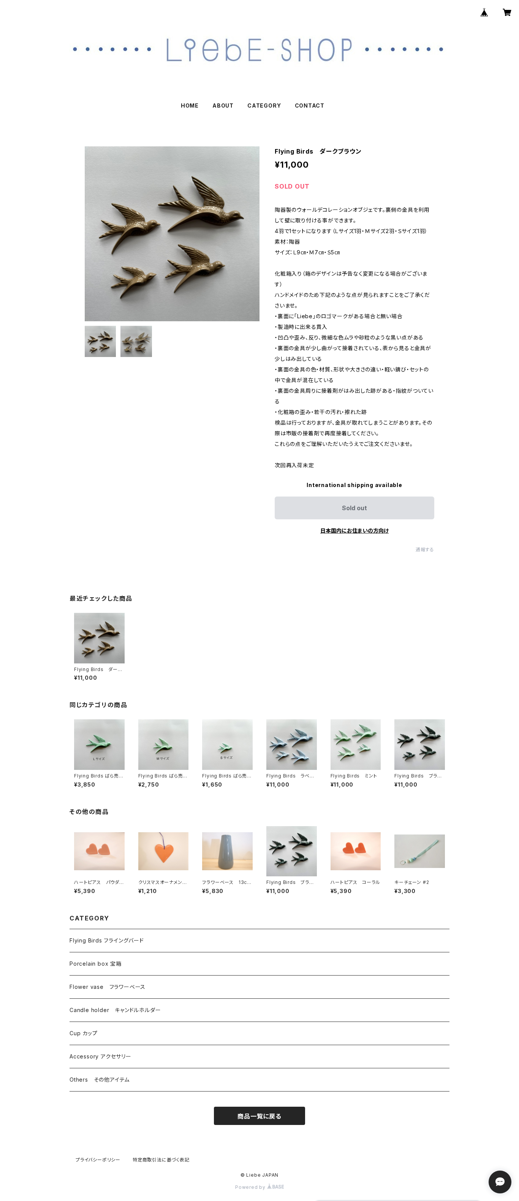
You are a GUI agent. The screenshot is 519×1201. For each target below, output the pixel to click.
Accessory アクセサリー (100, 1056)
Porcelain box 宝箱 (96, 963)
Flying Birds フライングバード (107, 940)
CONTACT (310, 105)
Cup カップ (84, 1033)
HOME (190, 105)
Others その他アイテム (100, 1079)
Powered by (251, 1187)
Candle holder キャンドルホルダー (115, 1010)
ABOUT (223, 105)
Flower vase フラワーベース (108, 987)
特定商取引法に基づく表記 (161, 1160)
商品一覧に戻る (259, 1116)
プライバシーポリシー (98, 1160)
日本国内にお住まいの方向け (354, 530)
